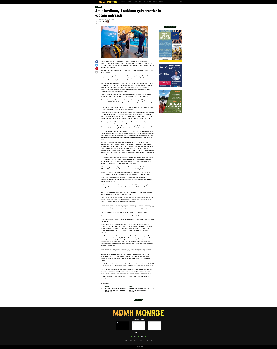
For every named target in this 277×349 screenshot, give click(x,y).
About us (136, 340)
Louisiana (129, 2)
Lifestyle (161, 2)
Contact (130, 340)
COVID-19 (149, 2)
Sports (155, 2)
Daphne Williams (102, 21)
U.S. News (135, 2)
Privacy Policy (149, 340)
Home (126, 340)
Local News (122, 2)
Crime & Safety (142, 2)
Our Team (142, 340)
